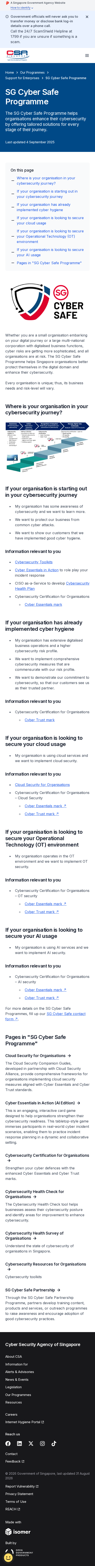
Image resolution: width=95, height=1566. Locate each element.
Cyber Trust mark (40, 720)
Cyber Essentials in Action (37, 570)
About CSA (13, 1356)
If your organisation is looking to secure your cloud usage (50, 220)
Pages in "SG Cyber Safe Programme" (49, 263)
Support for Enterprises (22, 78)
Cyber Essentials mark (43, 604)
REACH (12, 1509)
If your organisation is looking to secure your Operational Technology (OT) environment (50, 236)
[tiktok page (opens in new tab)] (54, 1443)
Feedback (15, 1461)
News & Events (16, 1379)
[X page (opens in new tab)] (31, 1443)
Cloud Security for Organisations (42, 784)
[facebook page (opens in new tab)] (8, 1443)
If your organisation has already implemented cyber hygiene (43, 207)
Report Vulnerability (20, 1486)
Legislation (13, 1387)
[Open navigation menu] (87, 55)
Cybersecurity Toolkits (34, 562)
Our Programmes (32, 72)
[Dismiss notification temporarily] (87, 16)
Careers (11, 1414)
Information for (16, 1364)
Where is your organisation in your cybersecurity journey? (46, 180)
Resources (13, 1402)
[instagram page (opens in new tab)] (42, 1443)
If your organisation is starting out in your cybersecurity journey (47, 194)
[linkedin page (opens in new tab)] (19, 1443)
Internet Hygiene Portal (22, 1422)
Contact (11, 1454)
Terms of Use (15, 1501)
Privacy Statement (19, 1494)
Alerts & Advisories (19, 1372)
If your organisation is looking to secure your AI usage (50, 252)
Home (9, 72)
